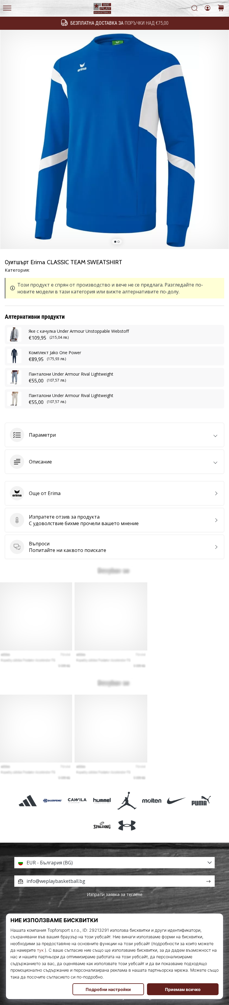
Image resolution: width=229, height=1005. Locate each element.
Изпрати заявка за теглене (115, 894)
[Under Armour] (126, 825)
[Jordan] (126, 800)
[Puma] (201, 800)
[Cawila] (77, 800)
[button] (114, 435)
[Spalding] (102, 825)
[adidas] (27, 800)
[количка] (221, 8)
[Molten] (151, 800)
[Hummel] (102, 800)
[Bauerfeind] (52, 800)
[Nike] (176, 800)
